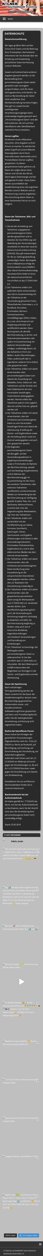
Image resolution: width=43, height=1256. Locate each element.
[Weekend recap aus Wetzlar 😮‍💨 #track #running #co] (21, 1059)
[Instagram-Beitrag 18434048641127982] (21, 1174)
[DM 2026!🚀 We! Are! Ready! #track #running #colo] (21, 943)
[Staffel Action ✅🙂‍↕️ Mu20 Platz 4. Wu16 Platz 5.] (21, 1212)
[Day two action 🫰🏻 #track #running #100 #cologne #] (21, 1135)
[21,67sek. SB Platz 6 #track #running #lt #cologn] (21, 1097)
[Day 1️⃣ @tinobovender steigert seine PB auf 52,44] (21, 905)
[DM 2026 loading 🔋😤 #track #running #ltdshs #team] (21, 982)
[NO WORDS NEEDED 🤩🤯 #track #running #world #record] (21, 1020)
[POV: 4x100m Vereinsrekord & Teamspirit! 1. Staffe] (21, 866)
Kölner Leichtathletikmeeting (21, 12)
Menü (10, 19)
